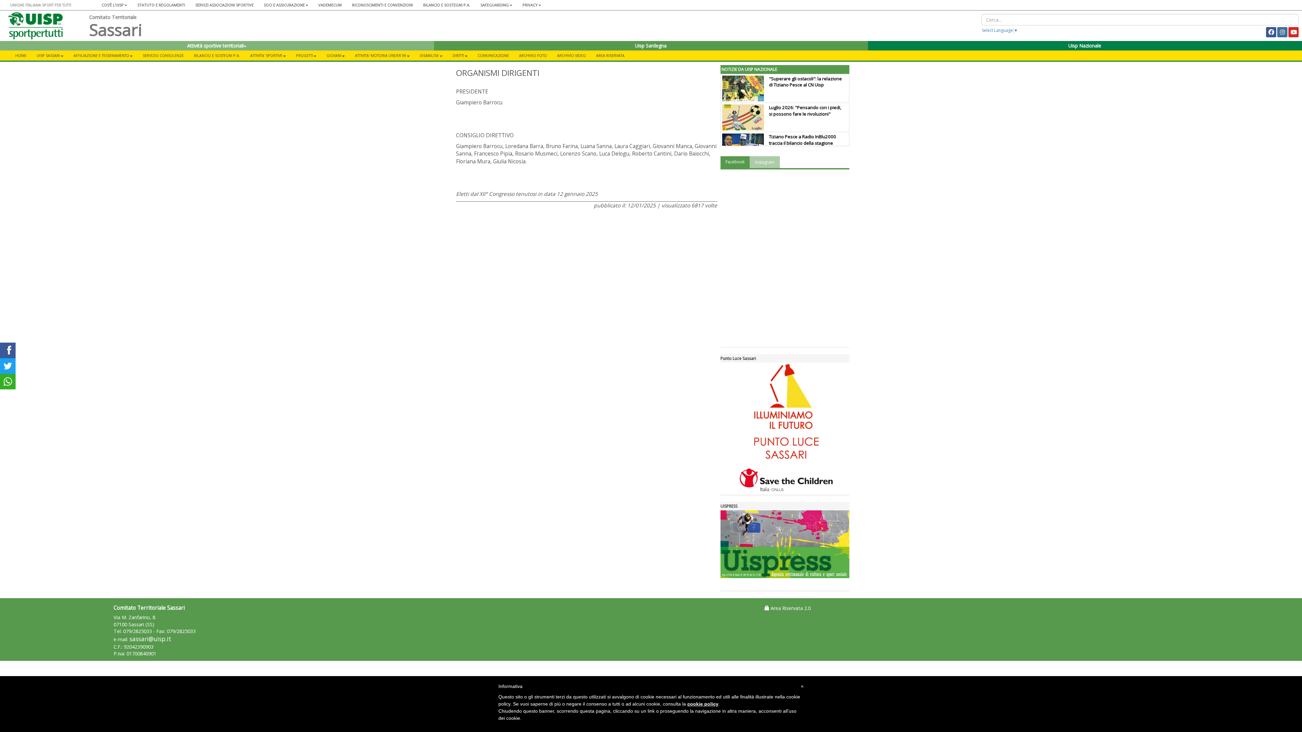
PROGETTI (304, 55)
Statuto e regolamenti (161, 4)
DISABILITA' (429, 55)
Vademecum (330, 4)
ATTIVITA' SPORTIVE (266, 55)
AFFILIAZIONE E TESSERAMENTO (101, 55)
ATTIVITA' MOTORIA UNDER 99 (380, 55)
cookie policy (702, 704)
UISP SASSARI (48, 55)
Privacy (530, 4)
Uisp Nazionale (1084, 45)
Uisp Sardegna (651, 45)
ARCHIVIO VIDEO (571, 55)
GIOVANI (334, 55)
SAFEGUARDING (494, 4)
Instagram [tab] (764, 162)
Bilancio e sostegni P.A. (446, 4)
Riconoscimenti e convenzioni (382, 4)
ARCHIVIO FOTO (533, 55)
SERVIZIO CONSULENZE (163, 55)
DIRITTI (458, 55)
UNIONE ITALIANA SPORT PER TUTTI (40, 4)
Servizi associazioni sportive (224, 4)
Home (20, 55)
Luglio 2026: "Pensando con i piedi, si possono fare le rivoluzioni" (805, 110)
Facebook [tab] (735, 162)
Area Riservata (610, 55)
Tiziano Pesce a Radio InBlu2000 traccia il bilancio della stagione (802, 140)
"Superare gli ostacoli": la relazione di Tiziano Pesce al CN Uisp (805, 82)
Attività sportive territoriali (215, 45)
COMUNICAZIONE (493, 55)
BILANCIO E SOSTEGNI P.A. (217, 55)
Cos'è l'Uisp (113, 4)
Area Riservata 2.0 (790, 608)
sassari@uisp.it (150, 639)
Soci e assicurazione (284, 4)
